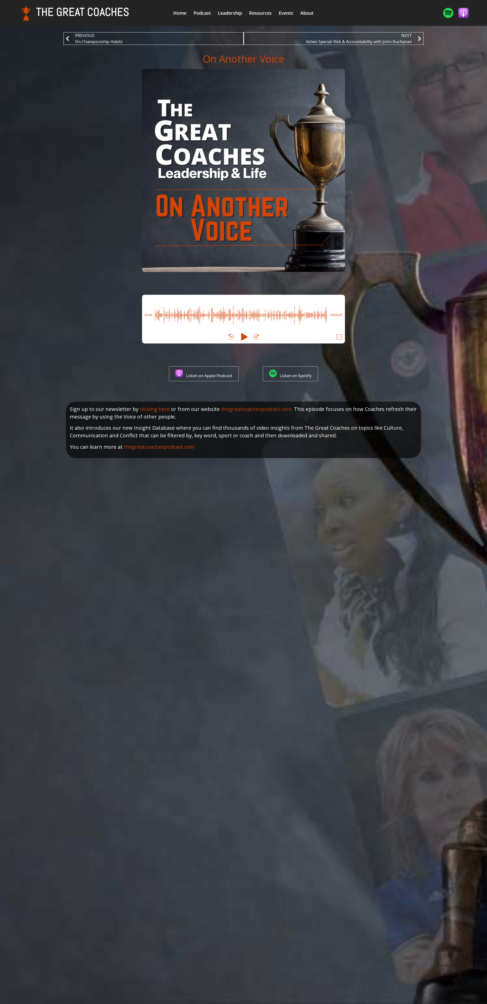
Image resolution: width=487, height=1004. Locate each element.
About (307, 13)
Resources (260, 13)
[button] (231, 337)
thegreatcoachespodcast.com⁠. (257, 409)
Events (286, 13)
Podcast (202, 13)
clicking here (155, 409)
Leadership (230, 13)
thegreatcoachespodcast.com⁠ (159, 446)
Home (179, 13)
